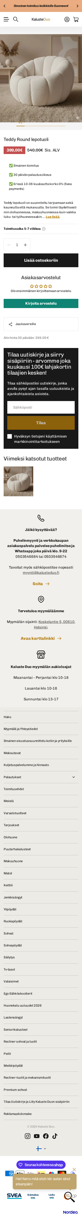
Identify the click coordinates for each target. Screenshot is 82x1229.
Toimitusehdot (14, 789)
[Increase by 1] (25, 245)
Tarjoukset (11, 825)
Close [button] (41, 777)
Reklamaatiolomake (18, 1114)
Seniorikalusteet (15, 1030)
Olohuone (10, 837)
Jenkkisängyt (13, 897)
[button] (4, 6)
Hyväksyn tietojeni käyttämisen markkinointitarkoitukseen (40, 439)
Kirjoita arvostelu (40, 303)
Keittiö (8, 885)
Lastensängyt (13, 1017)
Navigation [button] (6, 19)
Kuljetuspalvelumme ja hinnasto (26, 765)
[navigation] (29, 122)
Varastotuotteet (15, 813)
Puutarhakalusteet (17, 849)
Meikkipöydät (13, 1066)
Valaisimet (11, 981)
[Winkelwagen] (75, 19)
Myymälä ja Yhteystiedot (21, 729)
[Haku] (15, 19)
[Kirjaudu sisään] (66, 19)
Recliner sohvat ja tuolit (20, 1042)
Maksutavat (12, 753)
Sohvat (8, 933)
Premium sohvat (15, 1090)
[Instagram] (27, 1136)
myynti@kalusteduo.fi (41, 572)
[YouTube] (36, 1136)
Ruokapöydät (13, 921)
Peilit (7, 1054)
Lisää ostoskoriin (41, 260)
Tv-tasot (9, 969)
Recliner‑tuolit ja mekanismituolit (27, 1078)
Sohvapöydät (13, 945)
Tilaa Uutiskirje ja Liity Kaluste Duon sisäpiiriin (36, 1102)
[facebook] (46, 1136)
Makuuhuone (13, 861)
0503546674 (55, 556)
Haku (7, 717)
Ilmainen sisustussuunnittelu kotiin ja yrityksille (38, 741)
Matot (8, 873)
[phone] (41, 518)
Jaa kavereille (25, 324)
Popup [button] (44, 229)
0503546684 (26, 556)
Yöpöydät (10, 909)
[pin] (41, 599)
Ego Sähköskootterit (18, 994)
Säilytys (9, 957)
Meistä (8, 801)
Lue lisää (53, 217)
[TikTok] (54, 1136)
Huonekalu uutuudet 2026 (22, 1005)
